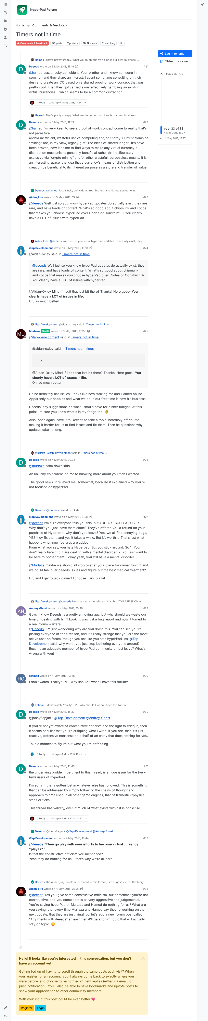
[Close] (143, 958)
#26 (145, 459)
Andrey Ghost (38, 608)
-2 (136, 497)
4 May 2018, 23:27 (67, 888)
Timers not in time (76, 254)
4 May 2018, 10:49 (71, 608)
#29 (145, 675)
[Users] (5, 37)
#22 (145, 122)
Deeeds (34, 66)
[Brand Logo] (22, 10)
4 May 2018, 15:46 (63, 766)
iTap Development (41, 248)
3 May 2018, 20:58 (74, 331)
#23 (145, 197)
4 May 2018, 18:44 (77, 838)
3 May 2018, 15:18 (77, 248)
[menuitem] (202, 5)
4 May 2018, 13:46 (63, 675)
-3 (136, 754)
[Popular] (5, 29)
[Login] (202, 5)
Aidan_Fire (36, 197)
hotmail (34, 675)
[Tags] (5, 21)
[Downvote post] (144, 102)
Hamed (39, 59)
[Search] (5, 45)
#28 (145, 608)
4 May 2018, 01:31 (77, 516)
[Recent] (5, 13)
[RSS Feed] (121, 43)
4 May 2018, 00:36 (63, 459)
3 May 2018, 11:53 (63, 122)
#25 (145, 331)
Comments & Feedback (34, 43)
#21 (146, 66)
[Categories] (5, 5)
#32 (145, 838)
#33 (145, 888)
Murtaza (34, 331)
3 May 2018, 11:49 (63, 66)
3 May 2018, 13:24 (67, 197)
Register (26, 1008)
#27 (145, 516)
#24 (145, 248)
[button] (5, 1008)
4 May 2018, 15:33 (63, 711)
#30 (145, 711)
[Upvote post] (130, 102)
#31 (146, 766)
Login (40, 1008)
